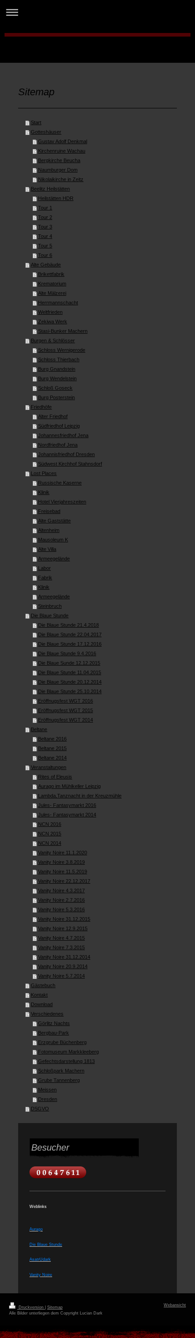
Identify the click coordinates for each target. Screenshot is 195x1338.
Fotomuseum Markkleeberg (68, 1051)
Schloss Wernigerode (61, 350)
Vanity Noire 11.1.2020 (62, 852)
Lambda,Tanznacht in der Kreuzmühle (80, 795)
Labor (44, 568)
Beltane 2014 (52, 757)
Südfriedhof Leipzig (59, 426)
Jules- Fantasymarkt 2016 (67, 805)
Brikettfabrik (51, 274)
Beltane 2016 (52, 738)
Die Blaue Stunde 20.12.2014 (70, 682)
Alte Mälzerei (52, 293)
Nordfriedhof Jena (58, 445)
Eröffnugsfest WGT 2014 (65, 720)
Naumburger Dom (58, 169)
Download (42, 1004)
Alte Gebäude (46, 264)
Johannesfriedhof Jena (63, 435)
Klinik (43, 492)
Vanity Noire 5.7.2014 (61, 976)
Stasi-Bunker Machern (63, 331)
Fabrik (45, 577)
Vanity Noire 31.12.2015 (64, 919)
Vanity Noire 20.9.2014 (63, 966)
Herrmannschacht (58, 302)
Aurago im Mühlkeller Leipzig (69, 786)
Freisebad (49, 511)
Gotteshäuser (46, 132)
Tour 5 (45, 245)
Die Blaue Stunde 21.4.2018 (68, 625)
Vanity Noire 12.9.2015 (63, 928)
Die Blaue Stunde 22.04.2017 (70, 634)
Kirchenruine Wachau (61, 151)
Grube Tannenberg (59, 1080)
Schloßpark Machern (61, 1070)
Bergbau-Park (53, 1032)
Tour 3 (45, 226)
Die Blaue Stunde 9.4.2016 (67, 653)
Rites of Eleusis (55, 776)
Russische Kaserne (60, 482)
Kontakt (39, 995)
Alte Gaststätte (54, 520)
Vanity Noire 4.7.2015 (61, 938)
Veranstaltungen (48, 767)
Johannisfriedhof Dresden (66, 454)
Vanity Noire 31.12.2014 (64, 957)
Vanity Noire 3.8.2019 (61, 862)
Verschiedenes (47, 1013)
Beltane (39, 729)
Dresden (47, 1099)
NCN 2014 (49, 843)
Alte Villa (47, 549)
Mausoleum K (53, 539)
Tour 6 (45, 255)
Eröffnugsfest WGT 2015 (65, 710)
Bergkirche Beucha (59, 160)
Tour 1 (45, 207)
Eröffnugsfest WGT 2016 (65, 701)
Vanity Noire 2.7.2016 (61, 900)
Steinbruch (50, 606)
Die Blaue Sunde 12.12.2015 (69, 663)
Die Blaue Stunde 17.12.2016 (70, 644)
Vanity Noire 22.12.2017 (64, 881)
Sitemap (55, 1307)
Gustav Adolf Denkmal (62, 141)
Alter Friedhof (53, 416)
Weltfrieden (50, 312)
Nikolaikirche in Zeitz (60, 179)
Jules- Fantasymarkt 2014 (67, 814)
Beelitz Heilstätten (50, 188)
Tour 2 (45, 217)
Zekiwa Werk (52, 321)
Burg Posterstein (56, 397)
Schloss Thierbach (58, 359)
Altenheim (48, 530)
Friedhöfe (41, 407)
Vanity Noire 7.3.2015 (61, 947)
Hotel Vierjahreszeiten (62, 501)
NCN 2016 (49, 824)
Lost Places (44, 473)
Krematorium (52, 283)
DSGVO (40, 1108)
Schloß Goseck (55, 388)
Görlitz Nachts (54, 1023)
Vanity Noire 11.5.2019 (62, 871)
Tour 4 (45, 236)
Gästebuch (43, 985)
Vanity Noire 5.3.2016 (61, 909)
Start (36, 122)
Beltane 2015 (52, 748)
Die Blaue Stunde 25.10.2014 (70, 691)
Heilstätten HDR (55, 198)
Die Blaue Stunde (49, 615)
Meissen (47, 1089)
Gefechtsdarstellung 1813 (66, 1061)
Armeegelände (54, 558)
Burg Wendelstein (57, 378)
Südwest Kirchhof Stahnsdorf (70, 463)
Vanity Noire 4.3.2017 (61, 890)
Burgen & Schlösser (53, 340)
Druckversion (31, 1307)
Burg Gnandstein (56, 369)
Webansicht (175, 1305)
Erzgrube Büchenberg (62, 1042)
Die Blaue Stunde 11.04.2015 (69, 672)
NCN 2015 (49, 833)
